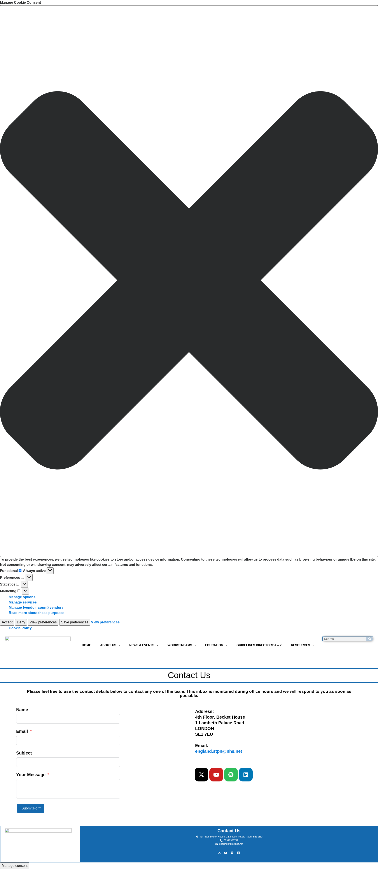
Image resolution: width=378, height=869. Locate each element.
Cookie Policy (20, 628)
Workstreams (180, 645)
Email (22, 731)
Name (22, 709)
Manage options (22, 597)
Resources (300, 645)
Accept (7, 622)
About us (108, 645)
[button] (189, 281)
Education (214, 645)
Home (86, 645)
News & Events (141, 645)
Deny (21, 622)
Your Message (31, 774)
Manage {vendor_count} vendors (36, 607)
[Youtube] (216, 774)
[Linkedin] (245, 774)
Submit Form (31, 808)
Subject (24, 753)
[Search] (369, 639)
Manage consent (15, 865)
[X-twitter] (201, 774)
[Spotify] (231, 774)
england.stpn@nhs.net (218, 751)
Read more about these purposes (36, 613)
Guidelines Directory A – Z (259, 645)
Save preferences (74, 622)
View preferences (43, 622)
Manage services (23, 602)
